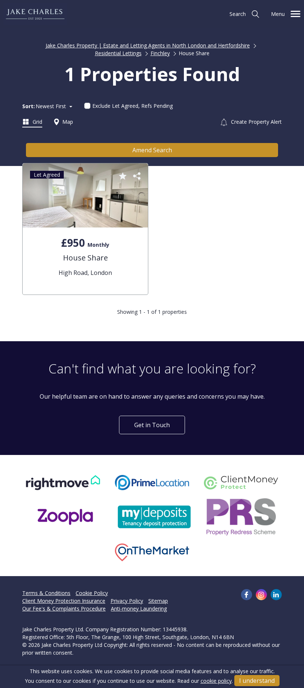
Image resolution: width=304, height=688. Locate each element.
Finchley (160, 53)
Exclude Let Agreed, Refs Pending (132, 105)
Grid (36, 121)
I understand (257, 681)
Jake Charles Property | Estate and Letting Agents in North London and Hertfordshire (148, 45)
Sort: (28, 106)
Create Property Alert (255, 121)
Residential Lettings (118, 53)
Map (67, 121)
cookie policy (216, 680)
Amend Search (152, 150)
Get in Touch (152, 425)
